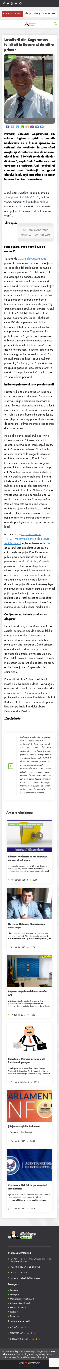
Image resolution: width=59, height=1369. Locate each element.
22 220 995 (34, 1266)
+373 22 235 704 (19, 1272)
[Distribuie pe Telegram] (17, 127)
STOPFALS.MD (16, 1333)
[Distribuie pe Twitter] (12, 127)
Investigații (14, 1294)
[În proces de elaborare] (8, 3)
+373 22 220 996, (19, 1266)
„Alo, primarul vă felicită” (19, 197)
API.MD (13, 1327)
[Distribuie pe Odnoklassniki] (27, 127)
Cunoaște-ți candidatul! (20, 1303)
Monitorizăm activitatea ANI (22, 1298)
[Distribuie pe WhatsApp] (22, 127)
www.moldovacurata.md (32, 258)
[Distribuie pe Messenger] (42, 127)
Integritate (14, 1290)
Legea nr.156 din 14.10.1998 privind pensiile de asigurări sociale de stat (27, 538)
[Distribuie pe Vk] (37, 127)
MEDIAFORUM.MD (19, 1339)
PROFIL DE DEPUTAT (18, 1307)
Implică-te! (14, 1311)
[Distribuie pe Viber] (32, 127)
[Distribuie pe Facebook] (7, 127)
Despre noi (14, 1316)
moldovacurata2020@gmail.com (25, 1277)
